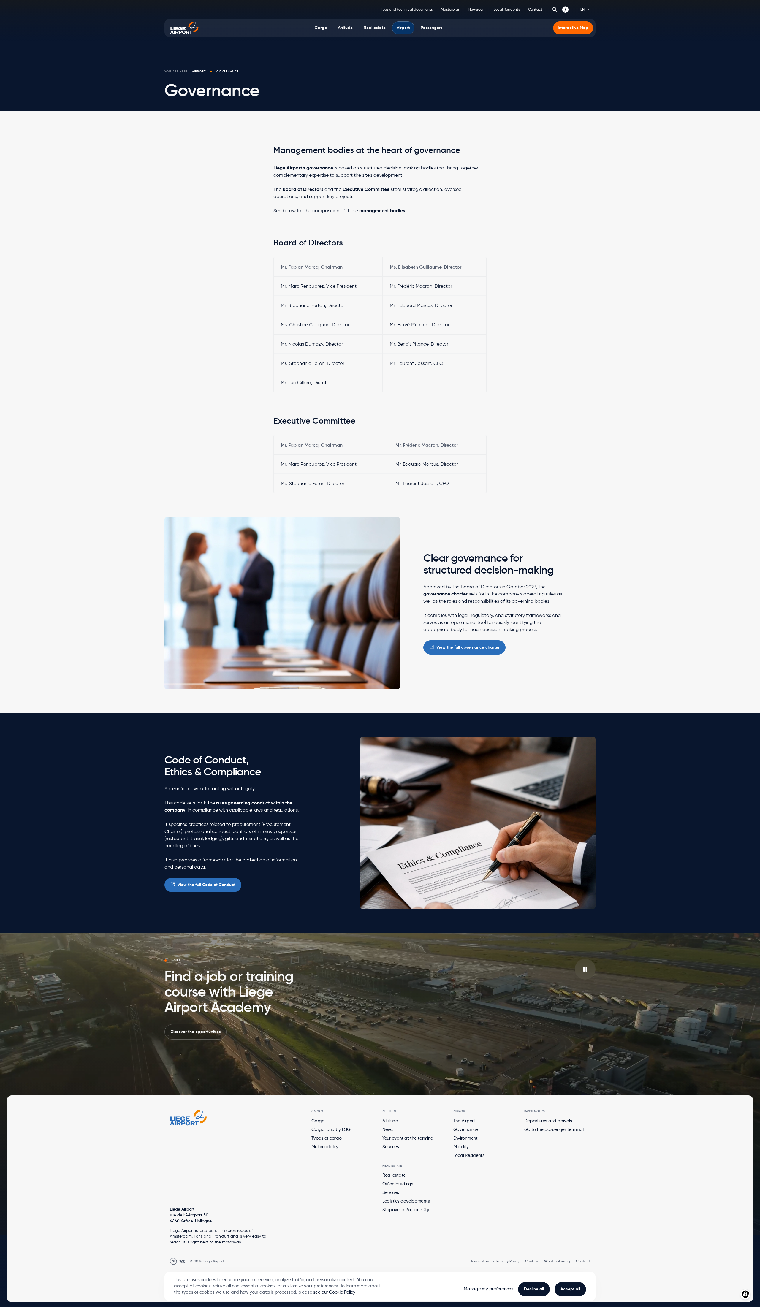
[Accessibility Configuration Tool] (565, 9)
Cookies (531, 1261)
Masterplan (450, 9)
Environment (465, 1138)
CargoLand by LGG (331, 1129)
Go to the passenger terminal (554, 1129)
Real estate (394, 1175)
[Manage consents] (745, 1294)
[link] (464, 647)
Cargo (317, 1121)
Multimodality (324, 1146)
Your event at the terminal (408, 1138)
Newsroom (476, 9)
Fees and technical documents (407, 9)
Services (390, 1146)
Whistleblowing (557, 1261)
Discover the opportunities (195, 1031)
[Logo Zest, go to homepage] (188, 1118)
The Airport (464, 1121)
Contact (535, 9)
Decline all (534, 1289)
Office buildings (397, 1183)
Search (555, 9)
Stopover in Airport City (405, 1209)
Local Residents (507, 9)
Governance (465, 1129)
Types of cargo (326, 1138)
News (387, 1129)
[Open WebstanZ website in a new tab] (182, 1261)
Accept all (570, 1289)
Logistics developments (406, 1201)
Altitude (390, 1121)
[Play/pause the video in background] (585, 969)
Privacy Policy (507, 1261)
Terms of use (480, 1261)
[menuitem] (321, 27)
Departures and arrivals (548, 1121)
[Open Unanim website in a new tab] (173, 1261)
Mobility (461, 1146)
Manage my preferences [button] (488, 1289)
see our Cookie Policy (334, 1292)
